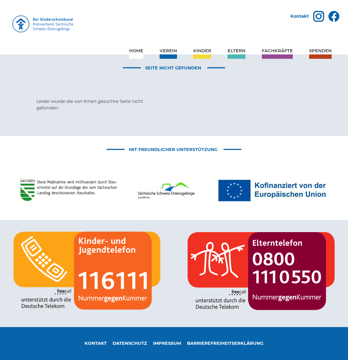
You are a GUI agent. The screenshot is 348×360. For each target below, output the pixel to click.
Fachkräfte (277, 51)
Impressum (167, 343)
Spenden (320, 51)
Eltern (237, 51)
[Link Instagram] (318, 16)
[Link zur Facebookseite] (333, 16)
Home (136, 51)
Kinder (202, 51)
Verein (168, 51)
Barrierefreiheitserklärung (225, 343)
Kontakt (299, 16)
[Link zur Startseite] (174, 25)
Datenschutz (130, 343)
